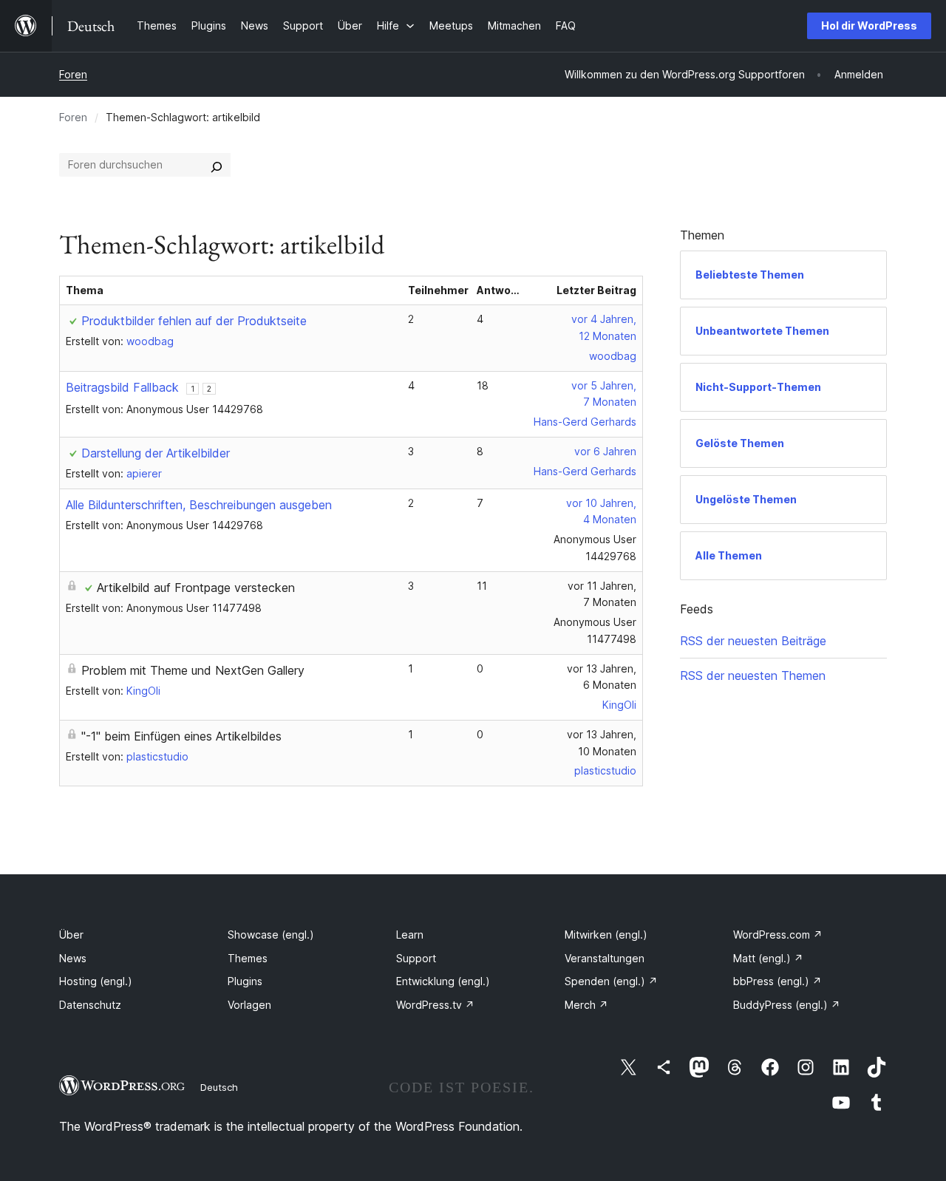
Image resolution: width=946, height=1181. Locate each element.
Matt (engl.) (768, 958)
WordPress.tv (435, 1004)
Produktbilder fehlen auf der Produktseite (194, 320)
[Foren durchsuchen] (217, 165)
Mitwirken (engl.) (606, 934)
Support (416, 958)
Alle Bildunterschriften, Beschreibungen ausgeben (199, 504)
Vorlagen (249, 1004)
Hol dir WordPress (869, 25)
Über (71, 934)
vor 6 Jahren (605, 451)
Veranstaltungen (604, 958)
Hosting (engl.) (95, 981)
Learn (409, 934)
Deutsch (219, 1087)
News (72, 958)
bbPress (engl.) (777, 981)
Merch (586, 1004)
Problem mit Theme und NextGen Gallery (192, 670)
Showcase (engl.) (271, 934)
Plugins (245, 981)
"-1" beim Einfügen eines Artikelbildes (181, 736)
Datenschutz (90, 1004)
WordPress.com (778, 934)
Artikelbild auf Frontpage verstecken (196, 587)
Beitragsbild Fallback (122, 387)
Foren (73, 74)
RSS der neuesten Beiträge (753, 640)
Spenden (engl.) (611, 981)
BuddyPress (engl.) (786, 1004)
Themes (248, 958)
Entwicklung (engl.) (443, 981)
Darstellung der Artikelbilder (155, 453)
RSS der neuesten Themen (753, 675)
